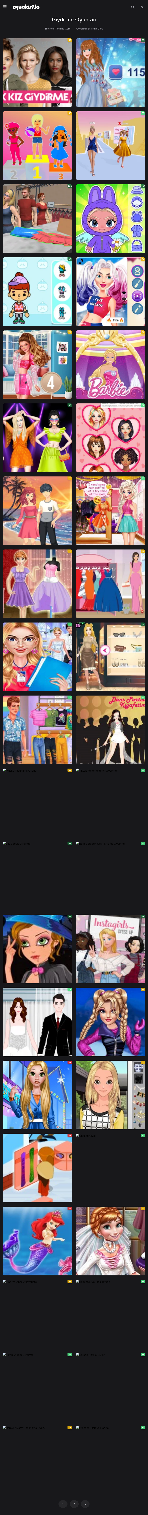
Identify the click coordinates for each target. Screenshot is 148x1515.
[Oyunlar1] (25, 7)
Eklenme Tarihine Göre (58, 28)
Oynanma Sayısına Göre (89, 28)
